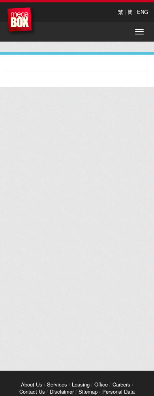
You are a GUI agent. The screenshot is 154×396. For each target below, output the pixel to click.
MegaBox (21, 21)
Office (101, 384)
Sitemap (88, 391)
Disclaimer (62, 391)
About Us (31, 384)
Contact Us (32, 391)
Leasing (81, 384)
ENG (142, 11)
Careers (121, 384)
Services (57, 384)
